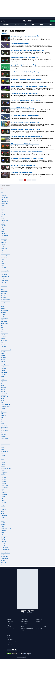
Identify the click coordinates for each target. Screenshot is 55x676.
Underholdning (4, 530)
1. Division (3, 190)
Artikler (8, 623)
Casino (2, 246)
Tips (26, 24)
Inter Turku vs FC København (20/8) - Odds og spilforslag (25, 101)
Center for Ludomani (5, 254)
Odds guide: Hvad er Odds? (41, 627)
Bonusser (17, 24)
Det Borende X (4, 286)
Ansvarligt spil (38, 629)
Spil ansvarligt (16, 17)
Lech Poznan (4, 380)
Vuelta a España (4, 558)
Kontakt (8, 635)
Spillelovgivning (4, 485)
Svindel (2, 507)
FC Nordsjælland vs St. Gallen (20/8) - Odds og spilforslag (26, 79)
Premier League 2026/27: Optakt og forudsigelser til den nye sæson (28, 86)
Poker (2, 453)
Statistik (2, 500)
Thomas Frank (4, 515)
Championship (4, 257)
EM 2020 (3, 295)
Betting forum (38, 619)
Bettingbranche (4, 220)
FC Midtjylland (4, 321)
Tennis (2, 513)
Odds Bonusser (24, 621)
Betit (2, 212)
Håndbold (3, 351)
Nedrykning (3, 415)
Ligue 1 (2, 383)
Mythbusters (3, 412)
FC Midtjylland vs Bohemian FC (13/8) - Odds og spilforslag (26, 151)
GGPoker (3, 344)
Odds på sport (10, 621)
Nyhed (2, 429)
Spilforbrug (3, 477)
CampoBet (3, 240)
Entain (2, 304)
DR (1, 287)
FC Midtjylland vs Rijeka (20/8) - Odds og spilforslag (24, 93)
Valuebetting (4, 536)
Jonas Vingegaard (5, 365)
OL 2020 (3, 442)
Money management (5, 404)
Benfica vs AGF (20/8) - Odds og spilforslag (22, 108)
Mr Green (3, 408)
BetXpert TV (3, 225)
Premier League (4, 460)
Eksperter (9, 625)
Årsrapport (3, 195)
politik (2, 459)
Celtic (2, 252)
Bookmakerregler (4, 235)
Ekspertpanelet (4, 291)
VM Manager (4, 554)
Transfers (3, 524)
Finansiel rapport (4, 333)
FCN (2, 329)
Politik (2, 457)
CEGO (2, 250)
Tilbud (2, 517)
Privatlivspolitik (10, 643)
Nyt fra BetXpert (4, 430)
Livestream (3, 389)
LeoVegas (3, 381)
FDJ (2, 331)
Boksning (3, 229)
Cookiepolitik (9, 645)
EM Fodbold (3, 297)
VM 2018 (3, 543)
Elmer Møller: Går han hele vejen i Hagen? (21, 173)
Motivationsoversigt (5, 406)
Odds (33, 24)
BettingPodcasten (5, 222)
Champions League (5, 256)
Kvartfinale (3, 374)
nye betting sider (4, 427)
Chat (2, 261)
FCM (2, 327)
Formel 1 (3, 338)
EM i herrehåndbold (5, 299)
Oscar (2, 447)
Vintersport (3, 541)
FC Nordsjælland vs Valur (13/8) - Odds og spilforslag (24, 144)
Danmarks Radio (4, 280)
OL (1, 440)
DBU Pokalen (4, 284)
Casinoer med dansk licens (27, 628)
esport (2, 306)
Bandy (2, 205)
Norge (2, 423)
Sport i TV (9, 627)
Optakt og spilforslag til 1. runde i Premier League (23, 65)
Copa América (4, 274)
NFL (2, 419)
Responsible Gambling (6, 468)
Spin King (3, 496)
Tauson (2, 511)
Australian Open (4, 203)
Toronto (2, 521)
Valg (2, 534)
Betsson (2, 218)
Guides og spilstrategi (6, 350)
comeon (2, 269)
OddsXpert (3, 436)
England (3, 303)
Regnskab (3, 466)
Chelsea (2, 263)
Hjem (2, 27)
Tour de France (4, 522)
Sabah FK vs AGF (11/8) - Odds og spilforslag (22, 165)
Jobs (2, 363)
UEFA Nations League (6, 528)
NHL (2, 421)
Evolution (3, 314)
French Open (4, 340)
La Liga (2, 376)
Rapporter (3, 464)
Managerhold (4, 393)
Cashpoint (3, 244)
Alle (1, 188)
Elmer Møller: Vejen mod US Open (19, 43)
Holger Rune (3, 355)
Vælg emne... (4, 33)
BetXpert (3, 224)
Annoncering (9, 639)
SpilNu (2, 489)
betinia (2, 209)
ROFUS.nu (25, 17)
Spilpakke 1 (3, 491)
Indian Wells (3, 357)
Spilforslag (3, 479)
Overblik (2, 449)
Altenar (2, 193)
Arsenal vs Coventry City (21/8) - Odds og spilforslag (24, 72)
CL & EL (2, 265)
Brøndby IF (3, 237)
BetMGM (3, 214)
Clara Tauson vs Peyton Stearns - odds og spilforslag (24, 122)
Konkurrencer (4, 372)
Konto (52, 21)
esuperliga (3, 308)
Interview (3, 359)
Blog (2, 227)
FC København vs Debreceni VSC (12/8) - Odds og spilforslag (26, 158)
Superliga (3, 506)
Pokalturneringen (5, 451)
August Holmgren (5, 201)
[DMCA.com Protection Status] (12, 653)
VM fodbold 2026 (5, 547)
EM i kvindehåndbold (5, 301)
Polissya (3, 455)
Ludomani (3, 391)
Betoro (2, 216)
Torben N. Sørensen (5, 519)
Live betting (3, 387)
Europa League (4, 310)
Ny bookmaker (4, 425)
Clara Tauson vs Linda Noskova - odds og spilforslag (24, 115)
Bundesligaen (4, 239)
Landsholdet (3, 378)
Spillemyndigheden (5, 487)
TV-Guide (3, 526)
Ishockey (3, 361)
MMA (2, 402)
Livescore (37, 625)
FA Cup (2, 316)
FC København (4, 319)
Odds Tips (9, 619)
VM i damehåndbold (5, 549)
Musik (2, 410)
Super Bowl (3, 502)
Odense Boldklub (4, 438)
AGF (2, 192)
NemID (2, 417)
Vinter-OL (3, 539)
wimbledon (3, 560)
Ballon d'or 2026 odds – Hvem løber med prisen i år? (24, 36)
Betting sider (24, 619)
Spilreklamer (3, 492)
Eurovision (3, 312)
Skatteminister (4, 472)
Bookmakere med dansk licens (26, 625)
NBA (2, 413)
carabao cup (3, 242)
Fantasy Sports (4, 318)
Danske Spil (3, 282)
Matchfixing (3, 395)
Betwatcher (38, 621)
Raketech (3, 462)
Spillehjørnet (3, 483)
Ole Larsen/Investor (5, 444)
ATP (2, 199)
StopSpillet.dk (40, 17)
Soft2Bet (3, 474)
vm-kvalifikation (4, 556)
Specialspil (3, 475)
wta (1, 564)
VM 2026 (3, 545)
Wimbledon (3, 562)
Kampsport (3, 370)
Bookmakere (6, 24)
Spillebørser (3, 481)
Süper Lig (3, 504)
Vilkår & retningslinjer (11, 641)
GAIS (2, 342)
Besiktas (3, 207)
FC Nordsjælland (4, 323)
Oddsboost (3, 434)
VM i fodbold (4, 551)
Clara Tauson (4, 267)
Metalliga (3, 398)
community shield (5, 271)
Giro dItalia (3, 346)
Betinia (2, 210)
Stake (2, 498)
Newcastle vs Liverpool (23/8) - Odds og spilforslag (24, 58)
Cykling (2, 278)
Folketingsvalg (4, 336)
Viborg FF (3, 538)
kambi (2, 366)
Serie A (2, 470)
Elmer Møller (3, 293)
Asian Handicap (4, 197)
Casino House (4, 248)
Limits (2, 385)
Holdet (2, 353)
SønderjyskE (3, 509)
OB (1, 432)
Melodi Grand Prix (5, 397)
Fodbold (3, 335)
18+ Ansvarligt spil (21, 657)
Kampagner (3, 368)
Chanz (2, 259)
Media (50, 24)
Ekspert (2, 289)
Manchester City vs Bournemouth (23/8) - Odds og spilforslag (27, 50)
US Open (3, 532)
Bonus (2, 231)
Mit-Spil (2, 400)
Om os (8, 637)
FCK (2, 325)
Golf (2, 348)
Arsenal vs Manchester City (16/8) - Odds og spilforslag (25, 129)
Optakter (3, 445)
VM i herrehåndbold (5, 553)
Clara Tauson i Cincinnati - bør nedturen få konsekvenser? (26, 137)
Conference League (5, 272)
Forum (41, 24)
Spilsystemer (4, 494)
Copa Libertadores (5, 276)
